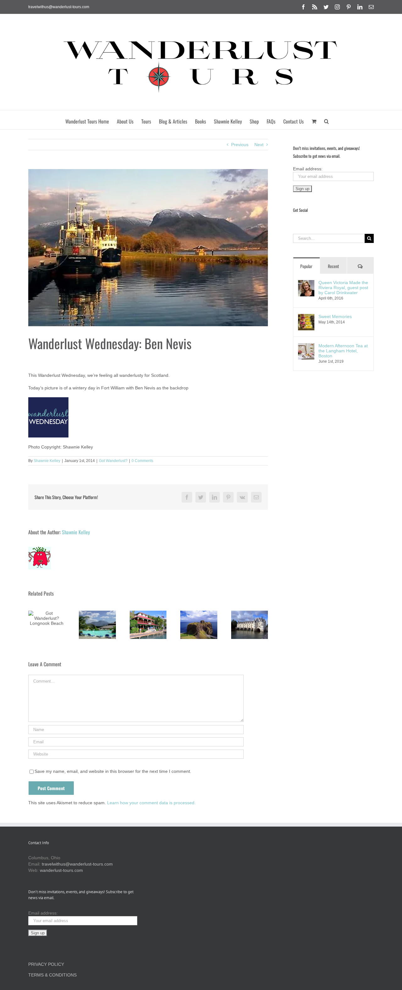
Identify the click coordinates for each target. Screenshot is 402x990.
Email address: (308, 168)
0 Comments (142, 461)
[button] (326, 119)
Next (258, 144)
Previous (239, 144)
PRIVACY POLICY (46, 964)
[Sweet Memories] (306, 317)
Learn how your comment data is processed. (151, 802)
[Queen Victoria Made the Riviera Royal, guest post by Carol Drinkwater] (306, 283)
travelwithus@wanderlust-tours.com (58, 7)
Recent (333, 266)
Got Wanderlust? (113, 461)
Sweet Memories (335, 316)
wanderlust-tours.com (61, 870)
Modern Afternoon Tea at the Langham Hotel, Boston (343, 350)
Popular (306, 266)
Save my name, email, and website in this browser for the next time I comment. (113, 771)
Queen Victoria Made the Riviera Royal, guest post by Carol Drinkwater (343, 287)
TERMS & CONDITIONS (52, 974)
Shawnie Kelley (47, 461)
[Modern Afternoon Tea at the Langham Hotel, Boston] (306, 346)
